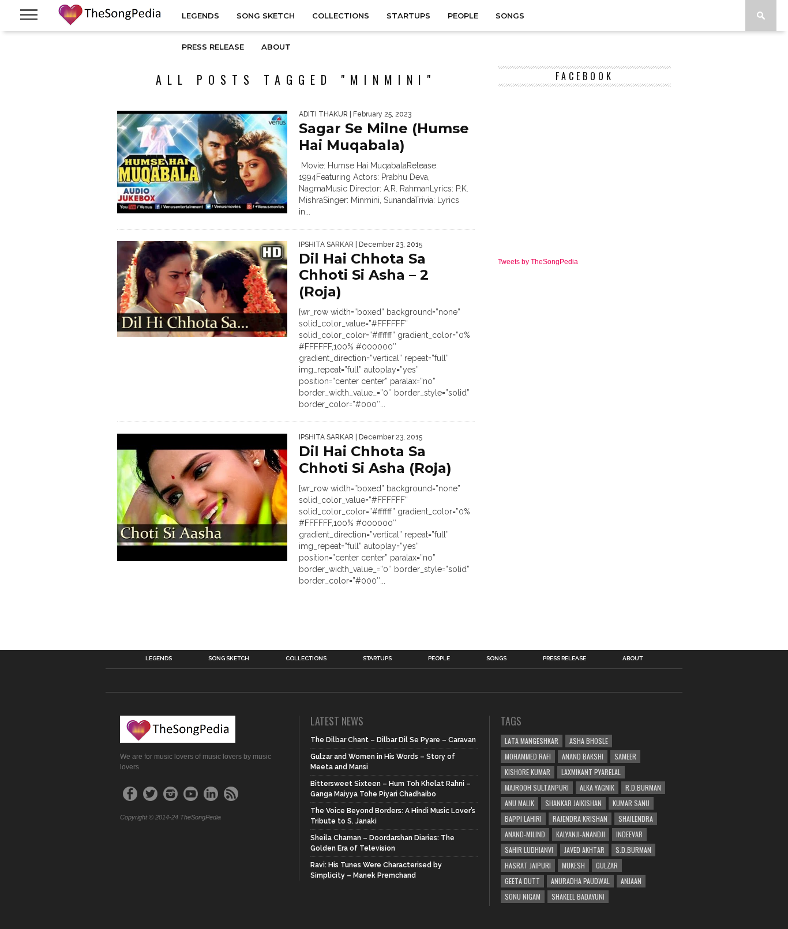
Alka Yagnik (597, 787)
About (276, 46)
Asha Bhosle (588, 741)
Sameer (625, 756)
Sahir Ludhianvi (529, 850)
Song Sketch (266, 15)
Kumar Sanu (631, 803)
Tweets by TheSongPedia (538, 262)
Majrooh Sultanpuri (537, 787)
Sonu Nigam (523, 896)
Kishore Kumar (527, 772)
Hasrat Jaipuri (528, 865)
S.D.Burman (633, 850)
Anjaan (631, 881)
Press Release (213, 46)
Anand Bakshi (582, 756)
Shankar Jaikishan (573, 803)
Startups (408, 15)
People (463, 15)
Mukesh (573, 865)
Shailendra (635, 818)
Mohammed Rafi (528, 756)
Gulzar (607, 865)
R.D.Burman (643, 787)
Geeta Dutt (522, 881)
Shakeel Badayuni (578, 896)
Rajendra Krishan (580, 818)
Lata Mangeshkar (531, 741)
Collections (340, 15)
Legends (200, 15)
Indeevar (629, 834)
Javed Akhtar (584, 850)
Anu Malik (519, 803)
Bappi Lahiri (523, 818)
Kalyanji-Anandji (580, 834)
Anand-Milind (525, 834)
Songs (510, 15)
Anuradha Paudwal (580, 881)
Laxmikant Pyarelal (591, 772)
